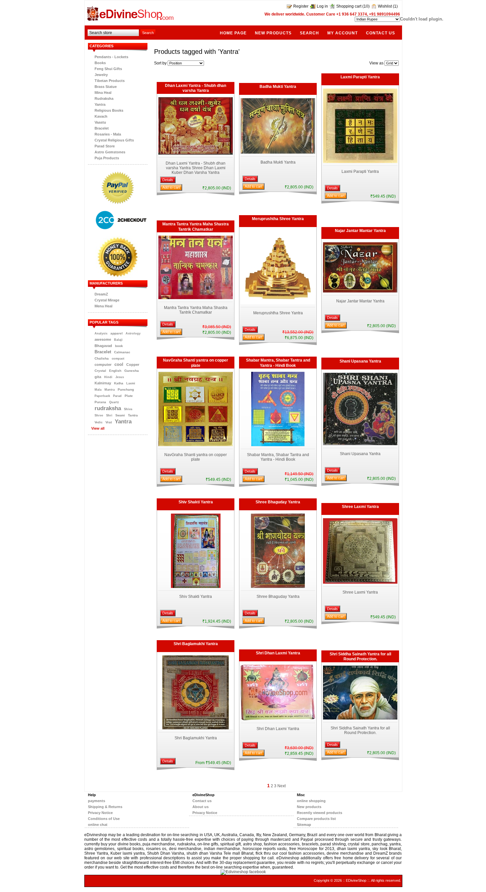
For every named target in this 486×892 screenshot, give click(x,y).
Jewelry (101, 75)
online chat (97, 825)
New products (273, 33)
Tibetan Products (110, 81)
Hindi (108, 377)
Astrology (133, 333)
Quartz (114, 402)
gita (98, 377)
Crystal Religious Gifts (114, 140)
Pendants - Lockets (111, 57)
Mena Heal (103, 306)
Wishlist (385, 6)
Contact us (380, 33)
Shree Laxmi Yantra (360, 506)
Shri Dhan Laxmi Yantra (278, 653)
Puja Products (107, 158)
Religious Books (109, 110)
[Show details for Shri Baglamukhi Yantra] (195, 728)
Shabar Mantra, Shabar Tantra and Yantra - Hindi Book (278, 363)
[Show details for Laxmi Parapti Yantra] (360, 161)
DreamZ (101, 294)
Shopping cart (348, 6)
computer (103, 365)
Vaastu (100, 122)
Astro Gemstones (110, 152)
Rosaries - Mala (108, 134)
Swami (120, 415)
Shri (109, 415)
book (119, 346)
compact (118, 358)
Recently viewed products (319, 813)
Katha (118, 383)
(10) (366, 6)
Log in (322, 6)
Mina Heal (103, 93)
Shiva (128, 409)
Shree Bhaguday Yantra (278, 502)
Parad (117, 396)
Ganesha (131, 370)
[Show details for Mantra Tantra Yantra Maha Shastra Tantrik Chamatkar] (195, 297)
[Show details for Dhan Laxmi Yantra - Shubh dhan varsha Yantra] (195, 153)
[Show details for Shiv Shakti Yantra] (196, 586)
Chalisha (102, 358)
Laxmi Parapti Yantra (360, 77)
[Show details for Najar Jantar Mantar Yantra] (360, 291)
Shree (99, 415)
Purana (100, 402)
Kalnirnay (103, 383)
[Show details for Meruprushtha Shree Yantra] (278, 303)
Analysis (101, 333)
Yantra (100, 104)
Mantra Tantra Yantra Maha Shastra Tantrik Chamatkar (195, 227)
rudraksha (108, 408)
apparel (116, 333)
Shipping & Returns (105, 807)
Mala (98, 389)
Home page (233, 33)
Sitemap (304, 825)
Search (309, 33)
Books (100, 63)
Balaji (118, 339)
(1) (395, 6)
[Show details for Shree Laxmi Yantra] (360, 582)
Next (281, 786)
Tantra (133, 415)
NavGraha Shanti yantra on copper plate (195, 363)
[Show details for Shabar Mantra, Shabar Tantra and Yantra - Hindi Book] (277, 445)
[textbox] (113, 32)
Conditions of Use (104, 819)
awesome (103, 339)
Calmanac (122, 352)
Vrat (108, 422)
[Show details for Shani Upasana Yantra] (360, 444)
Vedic (98, 422)
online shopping (311, 801)
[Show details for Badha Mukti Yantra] (278, 152)
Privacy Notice (100, 813)
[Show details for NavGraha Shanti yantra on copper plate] (195, 445)
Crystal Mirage (107, 300)
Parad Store (105, 146)
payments (96, 801)
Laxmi (130, 383)
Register (300, 6)
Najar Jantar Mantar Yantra (360, 230)
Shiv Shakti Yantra (196, 502)
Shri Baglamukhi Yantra (196, 643)
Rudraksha (104, 98)
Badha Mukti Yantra (278, 86)
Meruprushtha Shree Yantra (278, 218)
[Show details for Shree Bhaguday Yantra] (278, 586)
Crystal (100, 370)
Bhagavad (103, 346)
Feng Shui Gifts (108, 69)
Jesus (119, 377)
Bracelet (102, 128)
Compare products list (316, 819)
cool (118, 364)
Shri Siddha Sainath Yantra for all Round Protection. (360, 657)
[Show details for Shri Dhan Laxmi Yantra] (278, 719)
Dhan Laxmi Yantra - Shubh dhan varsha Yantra (195, 88)
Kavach (101, 116)
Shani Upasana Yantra (360, 361)
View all (97, 428)
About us (200, 807)
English (115, 370)
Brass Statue (106, 87)
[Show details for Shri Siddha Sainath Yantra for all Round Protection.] (360, 718)
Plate (129, 396)
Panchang (126, 389)
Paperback (102, 396)
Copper (132, 365)
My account (342, 33)
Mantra (109, 389)
